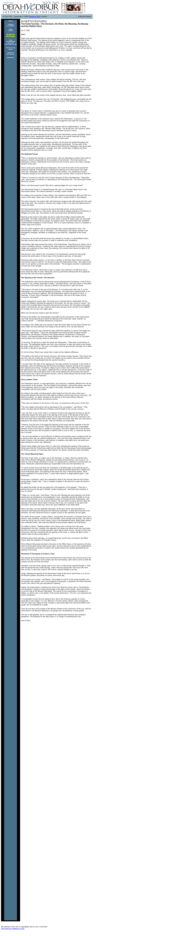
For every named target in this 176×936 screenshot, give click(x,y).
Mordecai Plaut (34, 16)
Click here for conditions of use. (13, 929)
